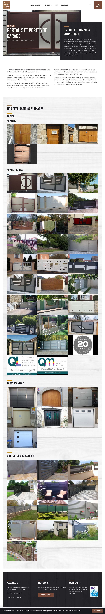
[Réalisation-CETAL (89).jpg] (22, 244)
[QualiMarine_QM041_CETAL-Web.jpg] (52, 365)
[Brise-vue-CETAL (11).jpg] (52, 470)
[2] (22, 417)
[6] (83, 134)
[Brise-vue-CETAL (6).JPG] (22, 490)
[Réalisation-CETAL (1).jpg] (22, 305)
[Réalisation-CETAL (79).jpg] (22, 224)
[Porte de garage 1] (22, 397)
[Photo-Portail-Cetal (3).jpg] (83, 264)
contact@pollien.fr (14, 598)
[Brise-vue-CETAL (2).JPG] (22, 551)
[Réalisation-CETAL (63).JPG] (83, 203)
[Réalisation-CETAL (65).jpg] (22, 203)
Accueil (9, 41)
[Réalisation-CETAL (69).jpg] (52, 203)
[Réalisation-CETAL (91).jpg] (52, 244)
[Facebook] (90, 5)
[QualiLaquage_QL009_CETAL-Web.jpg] (22, 365)
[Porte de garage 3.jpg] (52, 417)
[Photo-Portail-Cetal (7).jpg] (83, 284)
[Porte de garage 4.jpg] (83, 417)
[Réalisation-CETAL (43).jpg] (83, 325)
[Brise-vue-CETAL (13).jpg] (22, 470)
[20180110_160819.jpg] (22, 183)
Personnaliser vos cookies (72, 611)
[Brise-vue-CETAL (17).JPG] (52, 510)
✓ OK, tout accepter (97, 611)
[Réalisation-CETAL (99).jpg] (83, 224)
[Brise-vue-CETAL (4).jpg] (22, 530)
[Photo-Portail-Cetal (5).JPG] (22, 284)
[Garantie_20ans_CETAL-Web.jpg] (83, 345)
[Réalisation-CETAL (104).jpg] (83, 244)
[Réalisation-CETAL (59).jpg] (52, 224)
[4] (52, 397)
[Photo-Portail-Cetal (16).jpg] (22, 345)
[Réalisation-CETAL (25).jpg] (52, 490)
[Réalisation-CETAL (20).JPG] (22, 325)
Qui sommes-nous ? (36, 5)
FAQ (56, 5)
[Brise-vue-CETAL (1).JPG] (52, 530)
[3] (22, 134)
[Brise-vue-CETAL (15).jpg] (22, 510)
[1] (83, 397)
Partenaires (64, 5)
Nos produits (48, 5)
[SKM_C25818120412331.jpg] (22, 154)
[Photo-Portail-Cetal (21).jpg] (52, 345)
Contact (98, 6)
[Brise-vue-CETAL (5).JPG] (83, 510)
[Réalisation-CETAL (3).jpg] (52, 305)
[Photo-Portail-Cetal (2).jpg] (52, 264)
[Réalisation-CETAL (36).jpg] (52, 325)
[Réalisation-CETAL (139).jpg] (22, 264)
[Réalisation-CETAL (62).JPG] (83, 183)
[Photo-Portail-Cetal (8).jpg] (83, 305)
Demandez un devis (46, 595)
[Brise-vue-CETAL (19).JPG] (83, 470)
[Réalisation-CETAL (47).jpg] (52, 183)
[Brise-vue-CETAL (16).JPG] (83, 490)
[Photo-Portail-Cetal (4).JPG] (52, 284)
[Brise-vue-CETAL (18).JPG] (83, 530)
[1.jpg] (22, 438)
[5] (52, 134)
